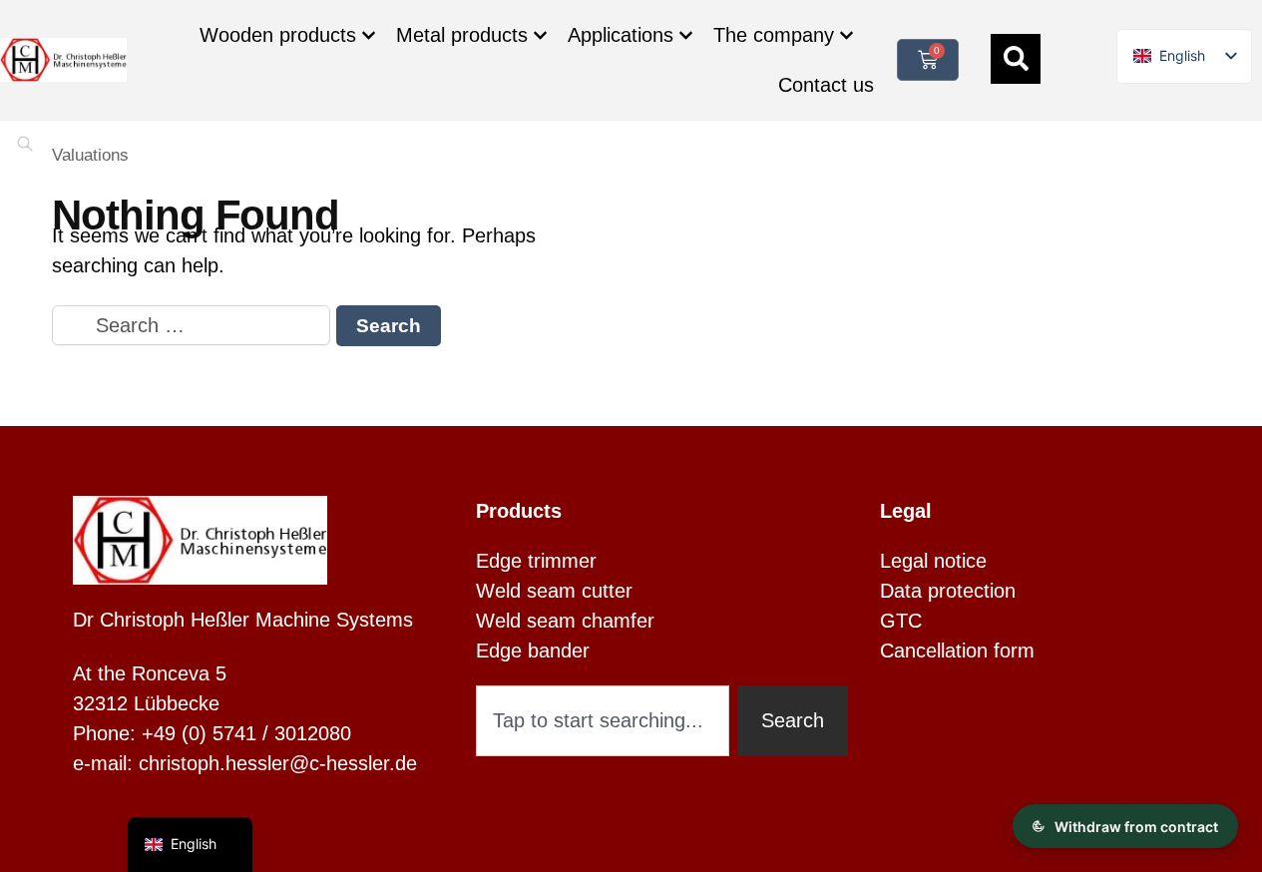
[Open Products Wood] (368, 35)
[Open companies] (846, 35)
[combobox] (602, 720)
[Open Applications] (685, 35)
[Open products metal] (540, 35)
